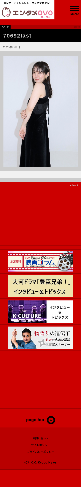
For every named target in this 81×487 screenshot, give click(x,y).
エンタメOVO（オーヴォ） (27, 12)
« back (74, 185)
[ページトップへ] (40, 423)
